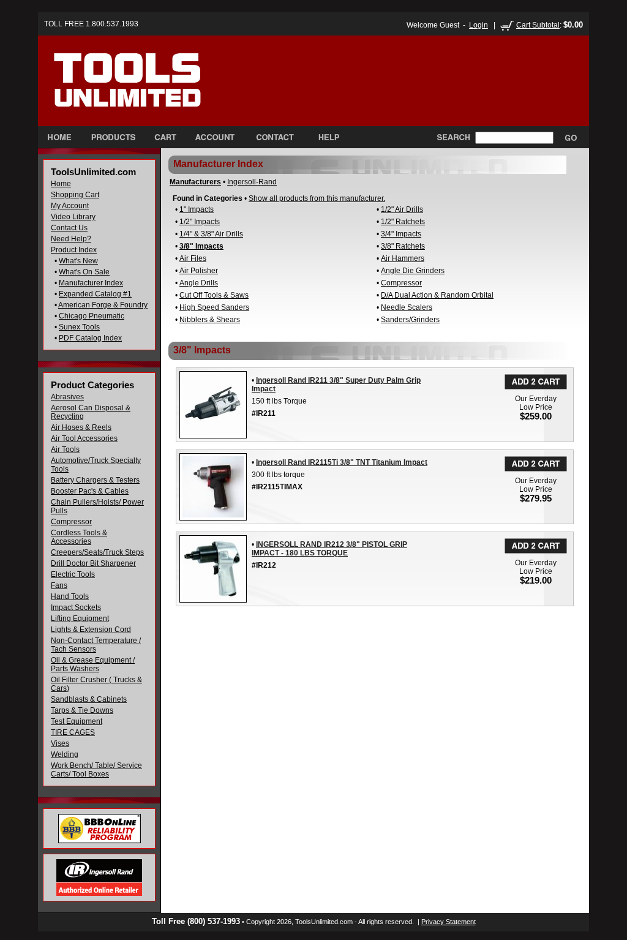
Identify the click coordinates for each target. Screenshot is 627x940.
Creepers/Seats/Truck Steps (97, 552)
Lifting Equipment (80, 618)
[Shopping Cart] (165, 137)
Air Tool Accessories (84, 438)
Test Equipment (76, 721)
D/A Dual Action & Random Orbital (437, 295)
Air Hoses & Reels (81, 427)
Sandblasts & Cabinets (89, 699)
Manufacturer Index (91, 283)
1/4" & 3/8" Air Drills (211, 234)
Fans (59, 585)
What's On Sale (84, 272)
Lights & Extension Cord (91, 629)
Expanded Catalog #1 (95, 294)
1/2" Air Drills (402, 209)
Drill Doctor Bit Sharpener (93, 563)
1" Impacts (196, 209)
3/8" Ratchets (403, 246)
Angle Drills (198, 283)
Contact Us (69, 228)
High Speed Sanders (214, 307)
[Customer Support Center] (323, 137)
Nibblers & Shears (209, 319)
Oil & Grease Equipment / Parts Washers (93, 664)
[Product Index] (113, 137)
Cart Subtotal (538, 25)
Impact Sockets (76, 607)
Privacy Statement (448, 921)
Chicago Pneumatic (91, 316)
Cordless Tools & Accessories (79, 537)
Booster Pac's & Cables (90, 491)
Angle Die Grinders (413, 270)
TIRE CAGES (73, 732)
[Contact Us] (274, 137)
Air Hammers (402, 258)
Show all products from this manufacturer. (317, 198)
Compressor (71, 521)
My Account (70, 205)
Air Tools (65, 449)
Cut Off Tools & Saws (214, 295)
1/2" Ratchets (403, 221)
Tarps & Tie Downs (82, 710)
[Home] (153, 91)
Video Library (73, 216)
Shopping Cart (75, 194)
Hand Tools (70, 596)
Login (478, 25)
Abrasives (67, 397)
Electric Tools (73, 574)
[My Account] (215, 137)
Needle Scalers (406, 307)
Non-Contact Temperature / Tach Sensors (96, 644)
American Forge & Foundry (103, 305)
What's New (78, 261)
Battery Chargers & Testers (95, 480)
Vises (60, 743)
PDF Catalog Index (90, 338)
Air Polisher (198, 270)
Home (61, 183)
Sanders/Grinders (410, 319)
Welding (64, 754)
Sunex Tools (79, 327)
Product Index (74, 250)
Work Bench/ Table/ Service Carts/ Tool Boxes (96, 769)
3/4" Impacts (401, 234)
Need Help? (71, 239)
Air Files (192, 258)
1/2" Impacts (199, 221)
